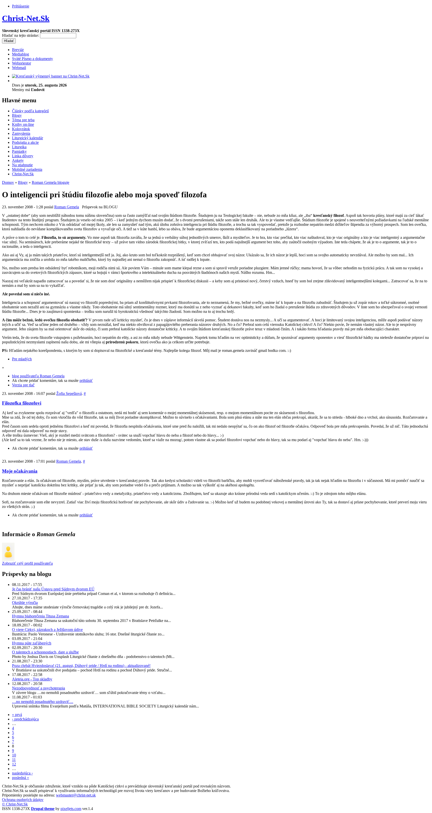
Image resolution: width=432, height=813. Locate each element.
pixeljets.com (70, 808)
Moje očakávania (20, 471)
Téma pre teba (23, 120)
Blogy (17, 115)
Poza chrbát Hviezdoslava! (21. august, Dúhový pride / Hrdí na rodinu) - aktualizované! (81, 665)
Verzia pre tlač (23, 385)
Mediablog (20, 54)
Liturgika (19, 147)
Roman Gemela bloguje (50, 182)
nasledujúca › (22, 773)
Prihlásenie (20, 6)
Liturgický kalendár (27, 138)
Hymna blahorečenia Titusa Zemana (40, 616)
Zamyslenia (21, 133)
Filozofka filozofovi (21, 403)
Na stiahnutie (22, 165)
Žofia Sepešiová (69, 393)
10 (14, 755)
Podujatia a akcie (25, 142)
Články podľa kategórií (30, 111)
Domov (8, 182)
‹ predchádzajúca (25, 719)
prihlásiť (86, 380)
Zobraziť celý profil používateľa (27, 563)
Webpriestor (21, 63)
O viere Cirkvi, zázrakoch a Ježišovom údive (47, 629)
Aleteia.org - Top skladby (32, 679)
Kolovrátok (21, 129)
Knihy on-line (23, 124)
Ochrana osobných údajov (23, 799)
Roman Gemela (66, 207)
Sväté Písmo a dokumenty (32, 59)
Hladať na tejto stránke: (21, 35)
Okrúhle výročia (25, 602)
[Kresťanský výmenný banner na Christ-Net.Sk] (51, 76)
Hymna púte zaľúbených (31, 643)
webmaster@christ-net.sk (76, 795)
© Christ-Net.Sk (15, 804)
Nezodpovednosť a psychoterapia (38, 688)
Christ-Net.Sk (26, 18)
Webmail (19, 68)
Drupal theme (42, 808)
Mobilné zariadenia (27, 169)
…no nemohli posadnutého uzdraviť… (42, 701)
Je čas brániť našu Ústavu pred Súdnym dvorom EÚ (53, 589)
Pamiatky (19, 151)
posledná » (20, 777)
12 (14, 764)
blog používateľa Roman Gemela (38, 376)
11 (14, 759)
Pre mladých (22, 359)
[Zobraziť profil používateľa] (8, 560)
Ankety (18, 160)
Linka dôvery (22, 156)
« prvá (17, 714)
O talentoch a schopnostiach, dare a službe (45, 652)
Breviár (18, 50)
